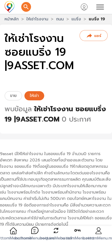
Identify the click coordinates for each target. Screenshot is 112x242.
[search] (26, 7)
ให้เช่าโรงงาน (37, 19)
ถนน (60, 19)
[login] (84, 7)
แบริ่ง (76, 19)
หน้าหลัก (12, 19)
